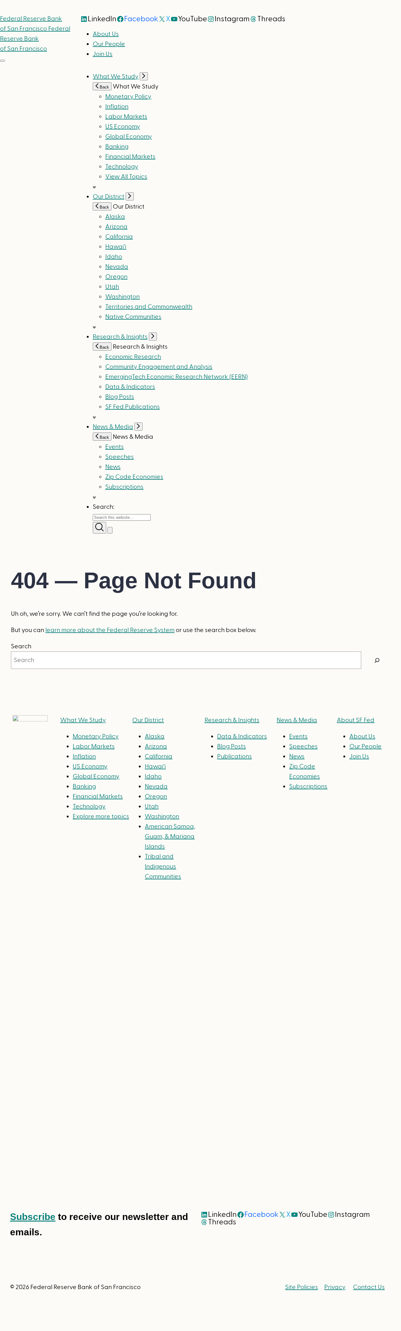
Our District (108, 197)
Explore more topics (101, 816)
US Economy (122, 127)
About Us (106, 34)
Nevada (116, 267)
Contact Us (369, 1287)
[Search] (377, 660)
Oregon (116, 277)
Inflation (116, 107)
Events (114, 447)
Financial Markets (130, 157)
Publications (234, 756)
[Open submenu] (144, 76)
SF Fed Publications (132, 407)
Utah (112, 287)
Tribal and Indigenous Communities (163, 867)
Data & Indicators (130, 387)
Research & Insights (120, 337)
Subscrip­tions (124, 487)
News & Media (113, 427)
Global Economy (128, 137)
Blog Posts (119, 397)
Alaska (115, 217)
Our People (109, 44)
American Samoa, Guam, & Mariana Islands (170, 836)
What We (83, 720)
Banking (116, 147)
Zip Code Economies (134, 477)
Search (21, 646)
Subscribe (32, 1217)
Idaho (113, 257)
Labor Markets (126, 117)
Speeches (119, 457)
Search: (103, 507)
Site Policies (301, 1287)
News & (297, 720)
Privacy (335, 1287)
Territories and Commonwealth (148, 307)
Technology (121, 167)
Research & (232, 720)
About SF (355, 720)
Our (148, 720)
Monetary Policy (128, 97)
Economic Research (133, 357)
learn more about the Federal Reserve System (109, 630)
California (119, 237)
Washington (122, 297)
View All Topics (126, 177)
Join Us (102, 54)
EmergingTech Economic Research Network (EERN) (176, 377)
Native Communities (133, 317)
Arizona (116, 227)
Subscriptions (308, 786)
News (113, 467)
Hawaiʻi (115, 247)
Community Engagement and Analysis (158, 367)
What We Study (115, 77)
